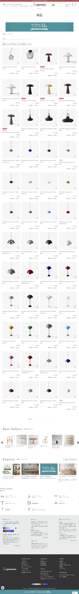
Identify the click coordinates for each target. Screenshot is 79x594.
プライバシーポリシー (26, 570)
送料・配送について (25, 565)
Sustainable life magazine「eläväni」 (67, 575)
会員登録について (43, 561)
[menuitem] (3, 6)
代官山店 (4, 130)
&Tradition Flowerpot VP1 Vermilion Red (65, 222)
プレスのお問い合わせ (44, 575)
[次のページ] (49, 418)
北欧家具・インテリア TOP (7, 34)
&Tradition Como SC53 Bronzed (67, 100)
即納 (3, 42)
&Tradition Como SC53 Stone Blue (10, 132)
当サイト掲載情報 (62, 576)
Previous (2, 442)
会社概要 (61, 561)
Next (78, 442)
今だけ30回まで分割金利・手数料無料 (39, 0)
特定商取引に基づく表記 (26, 572)
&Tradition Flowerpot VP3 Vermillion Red (27, 372)
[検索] (69, 4)
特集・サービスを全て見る (70, 459)
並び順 (13, 42)
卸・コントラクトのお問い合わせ (46, 576)
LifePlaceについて (63, 563)
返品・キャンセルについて (27, 566)
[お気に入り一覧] (75, 4)
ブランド (23, 42)
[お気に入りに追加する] (18, 63)
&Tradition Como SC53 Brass (47, 100)
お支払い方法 (24, 563)
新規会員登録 (43, 563)
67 (45, 417)
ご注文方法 (24, 561)
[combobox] (75, 593)
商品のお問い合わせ (44, 573)
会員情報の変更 (43, 565)
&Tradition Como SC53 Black (28, 100)
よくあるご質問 (25, 568)
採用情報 (61, 566)
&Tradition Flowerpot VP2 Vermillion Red (27, 282)
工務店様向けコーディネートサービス (47, 578)
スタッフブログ (62, 568)
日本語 (74, 592)
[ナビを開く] (4, 4)
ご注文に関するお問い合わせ (46, 571)
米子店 (69, 565)
